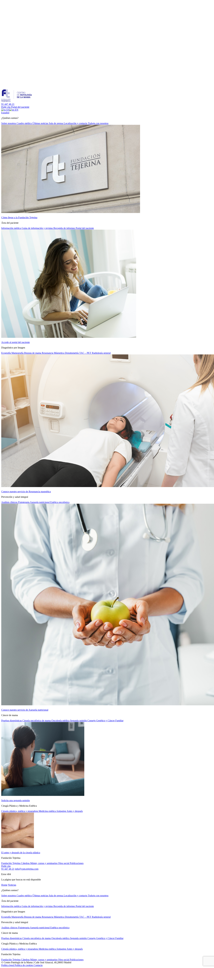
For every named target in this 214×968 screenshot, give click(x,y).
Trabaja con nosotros (98, 123)
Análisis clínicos (9, 502)
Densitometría (72, 353)
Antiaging (61, 811)
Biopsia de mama (33, 353)
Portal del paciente (20, 107)
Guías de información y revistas (37, 228)
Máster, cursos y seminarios (44, 863)
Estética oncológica (59, 502)
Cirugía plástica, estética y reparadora (20, 811)
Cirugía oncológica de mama (36, 720)
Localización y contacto (76, 123)
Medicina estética (47, 811)
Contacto (38, 965)
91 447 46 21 (7, 104)
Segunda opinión (78, 720)
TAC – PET (85, 353)
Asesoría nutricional (40, 502)
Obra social (64, 863)
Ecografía (6, 353)
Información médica (11, 228)
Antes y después (75, 811)
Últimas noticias (40, 123)
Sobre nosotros (9, 123)
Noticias (12, 885)
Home (4, 885)
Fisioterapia (24, 502)
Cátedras (25, 863)
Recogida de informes (64, 228)
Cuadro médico (24, 123)
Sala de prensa (56, 123)
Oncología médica (60, 720)
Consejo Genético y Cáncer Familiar (105, 720)
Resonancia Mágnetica (53, 353)
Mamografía (17, 353)
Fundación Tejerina (11, 863)
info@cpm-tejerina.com (26, 869)
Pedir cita (5, 107)
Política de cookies (24, 965)
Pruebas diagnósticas (11, 720)
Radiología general (101, 353)
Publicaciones (77, 863)
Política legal (8, 965)
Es (5, 112)
